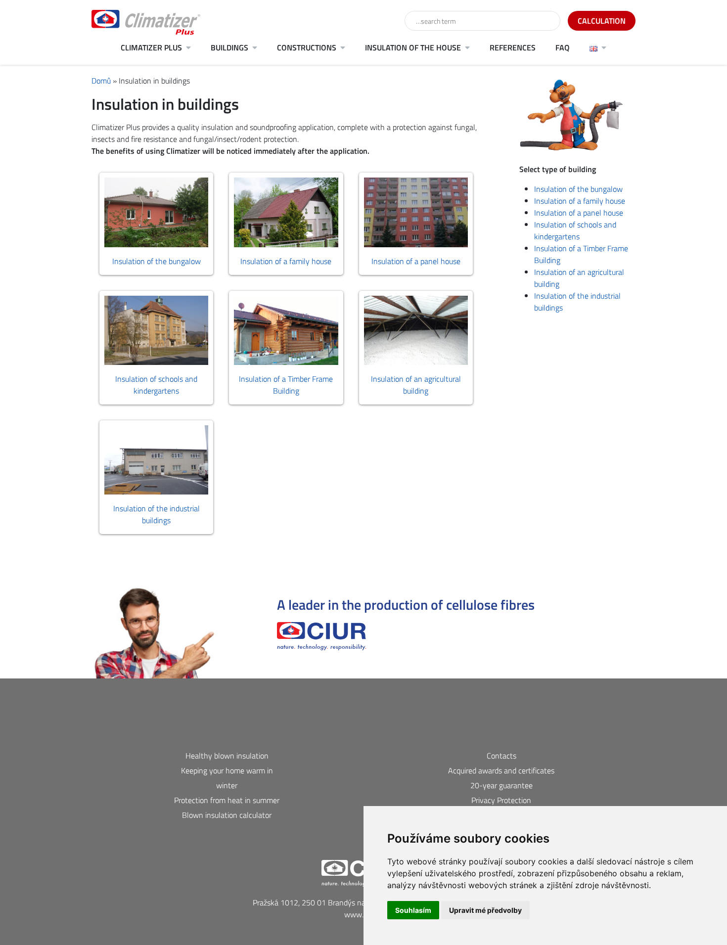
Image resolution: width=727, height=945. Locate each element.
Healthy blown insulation (227, 756)
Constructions (306, 47)
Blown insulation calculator (227, 815)
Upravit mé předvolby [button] (485, 910)
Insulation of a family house (579, 201)
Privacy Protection (501, 800)
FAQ (562, 47)
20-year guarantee (501, 785)
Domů (101, 81)
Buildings (229, 47)
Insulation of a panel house (578, 213)
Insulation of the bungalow (578, 189)
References (513, 47)
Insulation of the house (413, 47)
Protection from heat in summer (226, 800)
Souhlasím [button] (413, 910)
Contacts (501, 756)
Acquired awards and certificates (501, 770)
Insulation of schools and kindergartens (575, 230)
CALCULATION (602, 21)
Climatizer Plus (151, 47)
